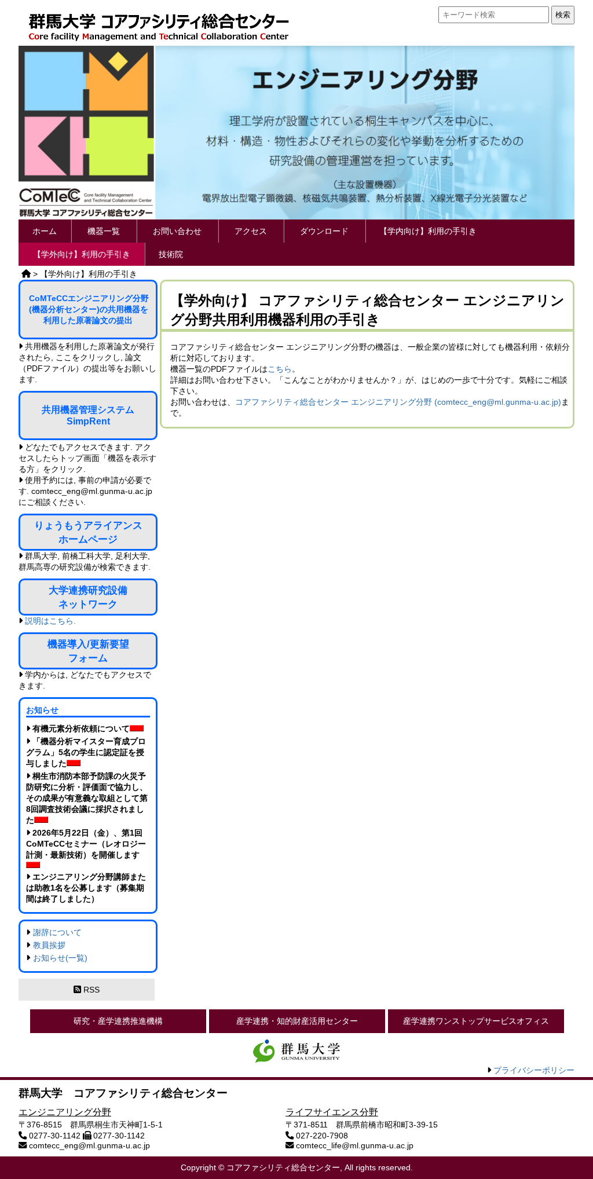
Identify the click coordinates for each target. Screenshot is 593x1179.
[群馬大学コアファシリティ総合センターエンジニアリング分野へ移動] (26, 274)
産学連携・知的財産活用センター (297, 1021)
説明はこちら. (50, 620)
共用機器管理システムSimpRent (88, 415)
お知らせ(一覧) (60, 957)
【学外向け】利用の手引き (81, 254)
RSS (90, 989)
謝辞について (57, 932)
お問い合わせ (177, 231)
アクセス (250, 231)
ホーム (44, 231)
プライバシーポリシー (533, 1070)
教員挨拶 (49, 945)
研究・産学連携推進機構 (118, 1021)
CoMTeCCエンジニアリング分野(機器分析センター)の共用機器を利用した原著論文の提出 (89, 309)
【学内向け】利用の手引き (428, 231)
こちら (280, 369)
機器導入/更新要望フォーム (88, 651)
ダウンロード (324, 231)
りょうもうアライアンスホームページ (88, 532)
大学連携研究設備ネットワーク (88, 597)
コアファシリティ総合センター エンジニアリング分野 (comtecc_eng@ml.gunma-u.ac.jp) (398, 402)
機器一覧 (103, 231)
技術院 (171, 254)
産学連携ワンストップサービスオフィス (476, 1021)
